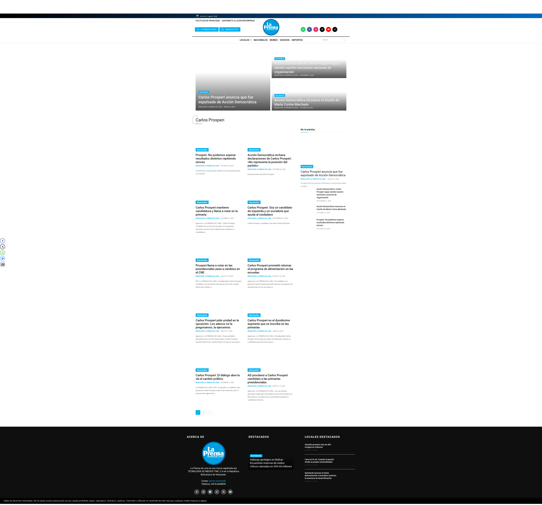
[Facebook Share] (2, 240)
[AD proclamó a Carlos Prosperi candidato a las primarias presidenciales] (271, 360)
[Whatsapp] (303, 29)
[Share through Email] (2, 264)
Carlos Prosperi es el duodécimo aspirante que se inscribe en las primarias (269, 324)
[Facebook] (309, 29)
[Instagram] (315, 29)
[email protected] (217, 481)
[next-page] (209, 412)
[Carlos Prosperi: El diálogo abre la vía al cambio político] (219, 360)
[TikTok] (217, 492)
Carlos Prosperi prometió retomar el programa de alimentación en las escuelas (270, 269)
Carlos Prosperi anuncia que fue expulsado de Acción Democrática (323, 173)
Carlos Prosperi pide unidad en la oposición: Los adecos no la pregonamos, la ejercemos (217, 324)
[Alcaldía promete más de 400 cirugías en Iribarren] (347, 447)
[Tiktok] (334, 29)
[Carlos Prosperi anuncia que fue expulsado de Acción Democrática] (233, 79)
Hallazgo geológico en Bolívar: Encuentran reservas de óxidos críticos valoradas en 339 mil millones (271, 463)
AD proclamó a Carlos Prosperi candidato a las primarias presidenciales (268, 379)
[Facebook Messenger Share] (2, 258)
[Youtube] (328, 29)
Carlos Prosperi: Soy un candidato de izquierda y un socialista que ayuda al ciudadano (270, 211)
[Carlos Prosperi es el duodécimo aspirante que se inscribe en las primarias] (271, 305)
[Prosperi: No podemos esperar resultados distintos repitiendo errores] (219, 139)
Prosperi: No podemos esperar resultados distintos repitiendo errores (216, 158)
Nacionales (203, 92)
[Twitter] (322, 29)
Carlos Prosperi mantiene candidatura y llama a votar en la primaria (217, 211)
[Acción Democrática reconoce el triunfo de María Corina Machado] (309, 95)
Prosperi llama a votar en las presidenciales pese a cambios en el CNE (218, 269)
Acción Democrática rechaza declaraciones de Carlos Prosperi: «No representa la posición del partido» (270, 160)
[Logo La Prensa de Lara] (271, 27)
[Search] (344, 40)
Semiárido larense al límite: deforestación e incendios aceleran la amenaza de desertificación (320, 475)
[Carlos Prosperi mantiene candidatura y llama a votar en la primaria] (219, 192)
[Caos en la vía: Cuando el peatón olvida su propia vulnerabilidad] (347, 461)
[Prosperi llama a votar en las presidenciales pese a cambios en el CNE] (219, 250)
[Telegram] (210, 492)
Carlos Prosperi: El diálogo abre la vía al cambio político (218, 377)
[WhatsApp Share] (2, 252)
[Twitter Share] (2, 246)
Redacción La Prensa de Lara (207, 166)
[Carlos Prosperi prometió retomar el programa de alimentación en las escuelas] (271, 250)
